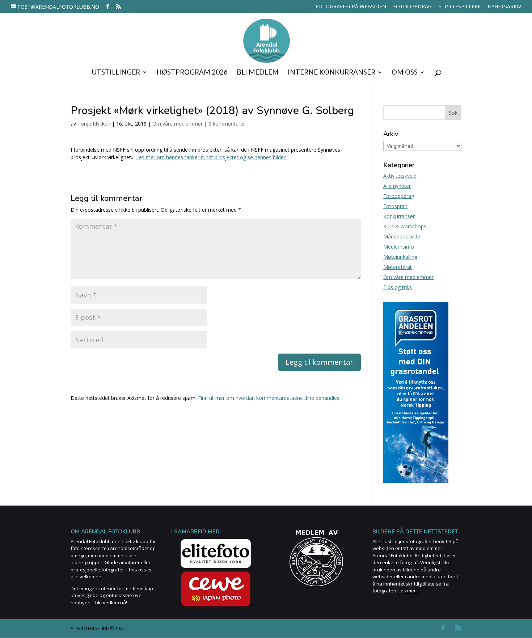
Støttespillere (460, 7)
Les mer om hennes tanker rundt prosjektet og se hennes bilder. (211, 157)
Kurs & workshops (404, 226)
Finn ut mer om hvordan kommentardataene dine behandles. (269, 397)
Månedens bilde (401, 236)
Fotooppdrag (412, 7)
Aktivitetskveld (400, 175)
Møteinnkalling (400, 256)
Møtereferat (397, 266)
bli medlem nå (110, 602)
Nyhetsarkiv (504, 7)
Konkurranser (399, 216)
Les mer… (409, 590)
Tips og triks (397, 287)
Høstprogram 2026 (192, 72)
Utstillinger (116, 72)
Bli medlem (258, 72)
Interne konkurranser (331, 72)
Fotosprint (395, 206)
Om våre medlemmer (177, 123)
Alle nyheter (397, 185)
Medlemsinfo (398, 246)
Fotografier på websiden (351, 7)
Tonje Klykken (93, 123)
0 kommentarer (226, 123)
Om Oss (405, 72)
